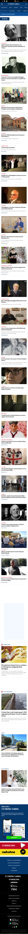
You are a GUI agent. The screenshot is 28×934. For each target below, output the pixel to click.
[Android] (14, 923)
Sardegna (16, 7)
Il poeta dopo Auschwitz (8, 147)
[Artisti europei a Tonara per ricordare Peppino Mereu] (14, 346)
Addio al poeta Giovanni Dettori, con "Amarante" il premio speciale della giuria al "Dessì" (13, 46)
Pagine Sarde (14, 870)
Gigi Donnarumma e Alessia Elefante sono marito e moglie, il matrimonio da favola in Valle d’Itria (12, 790)
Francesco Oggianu (5, 555)
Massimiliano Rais (4, 53)
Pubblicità (14, 900)
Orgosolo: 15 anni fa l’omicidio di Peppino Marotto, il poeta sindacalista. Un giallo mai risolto (13, 78)
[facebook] (4, 1)
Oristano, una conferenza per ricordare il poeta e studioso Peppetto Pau (12, 525)
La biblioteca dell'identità (14, 865)
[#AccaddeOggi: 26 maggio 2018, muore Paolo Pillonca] (14, 288)
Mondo (25, 7)
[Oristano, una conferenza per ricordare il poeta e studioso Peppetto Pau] (14, 512)
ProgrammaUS (4, 7)
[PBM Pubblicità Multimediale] (14, 889)
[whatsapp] (6, 1)
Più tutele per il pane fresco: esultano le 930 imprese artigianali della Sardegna (13, 667)
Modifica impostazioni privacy (14, 906)
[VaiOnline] (14, 886)
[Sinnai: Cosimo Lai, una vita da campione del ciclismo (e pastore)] (14, 255)
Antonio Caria (4, 140)
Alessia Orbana (4, 444)
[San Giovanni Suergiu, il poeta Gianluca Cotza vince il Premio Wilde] (14, 456)
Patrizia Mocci (4, 527)
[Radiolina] (14, 852)
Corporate (14, 911)
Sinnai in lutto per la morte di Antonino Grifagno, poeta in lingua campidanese (11, 108)
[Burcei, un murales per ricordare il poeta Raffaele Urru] (14, 224)
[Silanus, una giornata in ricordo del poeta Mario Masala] (14, 539)
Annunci (14, 868)
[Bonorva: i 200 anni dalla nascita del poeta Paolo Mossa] (14, 123)
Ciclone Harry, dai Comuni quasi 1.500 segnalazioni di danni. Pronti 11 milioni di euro (14, 714)
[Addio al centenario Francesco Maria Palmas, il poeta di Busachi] (14, 429)
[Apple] (14, 919)
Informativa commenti (14, 908)
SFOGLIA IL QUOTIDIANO (7, 14)
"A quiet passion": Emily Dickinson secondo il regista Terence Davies (13, 416)
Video (10, 7)
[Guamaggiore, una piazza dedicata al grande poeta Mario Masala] (14, 195)
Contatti (14, 903)
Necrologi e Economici (14, 898)
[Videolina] (14, 845)
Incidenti (19, 10)
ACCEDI (25, 1)
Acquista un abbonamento (14, 862)
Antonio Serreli (4, 180)
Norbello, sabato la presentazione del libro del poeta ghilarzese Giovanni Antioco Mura (13, 496)
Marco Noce (3, 151)
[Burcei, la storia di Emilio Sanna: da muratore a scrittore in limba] (14, 566)
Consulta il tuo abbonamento (14, 860)
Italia (21, 7)
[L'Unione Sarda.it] (14, 4)
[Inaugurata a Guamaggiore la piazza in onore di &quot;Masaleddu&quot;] (14, 163)
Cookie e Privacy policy (14, 895)
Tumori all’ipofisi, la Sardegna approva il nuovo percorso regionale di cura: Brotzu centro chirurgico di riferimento (12, 754)
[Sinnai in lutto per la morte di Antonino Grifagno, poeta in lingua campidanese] (14, 95)
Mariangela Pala (4, 335)
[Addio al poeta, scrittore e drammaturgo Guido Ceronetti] (14, 375)
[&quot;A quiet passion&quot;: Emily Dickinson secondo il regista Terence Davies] (14, 403)
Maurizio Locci (4, 472)
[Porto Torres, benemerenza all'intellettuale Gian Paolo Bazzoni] (14, 316)
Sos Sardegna (12, 10)
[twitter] (2, 1)
